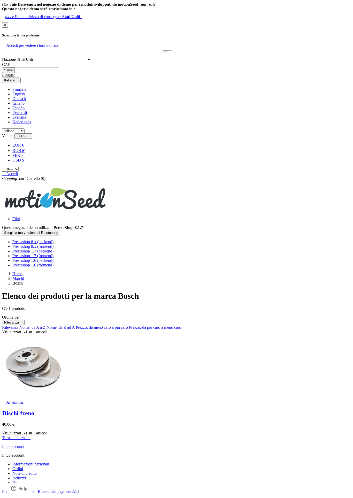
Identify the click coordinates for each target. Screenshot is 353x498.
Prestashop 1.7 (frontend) (32, 256)
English (18, 94)
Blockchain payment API (58, 491)
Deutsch (19, 98)
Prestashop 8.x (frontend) (32, 246)
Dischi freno (18, 413)
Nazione (9, 59)
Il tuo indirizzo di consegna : (43, 16)
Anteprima (13, 402)
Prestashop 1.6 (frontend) (32, 265)
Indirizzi (19, 478)
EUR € (18, 145)
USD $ (18, 160)
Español (19, 108)
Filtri (16, 219)
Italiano (18, 103)
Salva (8, 70)
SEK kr (18, 155)
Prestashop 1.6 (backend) (32, 260)
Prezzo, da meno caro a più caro (102, 327)
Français (19, 89)
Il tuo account (13, 446)
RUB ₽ (18, 150)
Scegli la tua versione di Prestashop (31, 233)
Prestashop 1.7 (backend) (32, 251)
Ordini (17, 468)
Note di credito (24, 473)
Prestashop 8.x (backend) (32, 242)
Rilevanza (13, 322)
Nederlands (21, 122)
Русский (19, 112)
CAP (6, 64)
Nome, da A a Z (33, 327)
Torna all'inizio (16, 437)
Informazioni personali (30, 464)
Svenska (19, 117)
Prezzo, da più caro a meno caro (155, 327)
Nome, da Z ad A (61, 327)
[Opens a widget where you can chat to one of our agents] (19, 488)
